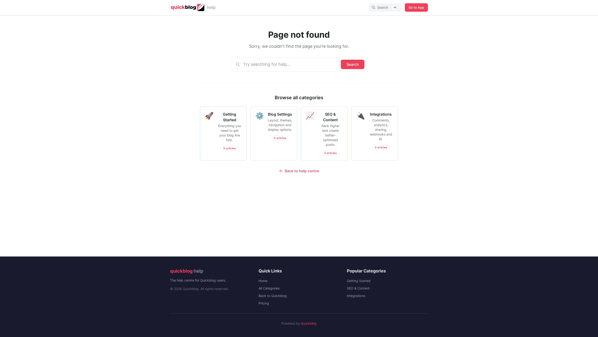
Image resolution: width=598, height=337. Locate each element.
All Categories (269, 288)
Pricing (264, 303)
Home (263, 281)
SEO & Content (358, 288)
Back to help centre (302, 170)
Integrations (356, 296)
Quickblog (309, 323)
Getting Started (358, 281)
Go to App (416, 7)
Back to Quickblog (273, 296)
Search (352, 64)
